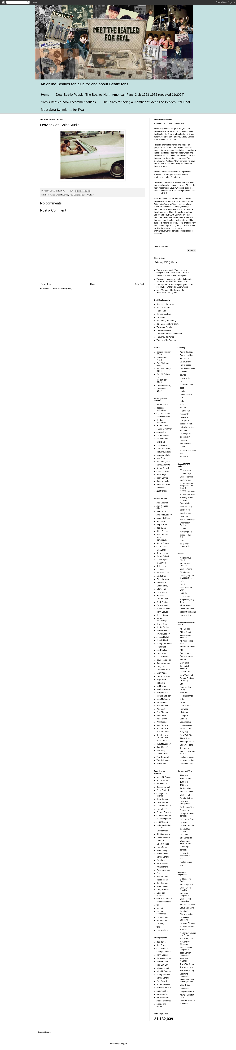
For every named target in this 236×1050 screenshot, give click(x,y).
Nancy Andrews (163, 465)
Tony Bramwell (163, 757)
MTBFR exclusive (187, 491)
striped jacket (186, 434)
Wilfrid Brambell (187, 609)
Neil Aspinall (162, 702)
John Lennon (162, 358)
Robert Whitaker (164, 984)
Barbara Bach (163, 405)
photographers (163, 997)
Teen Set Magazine (184, 959)
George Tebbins (163, 812)
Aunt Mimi (161, 521)
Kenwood (161, 317)
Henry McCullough (162, 619)
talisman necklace (188, 450)
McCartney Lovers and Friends (188, 934)
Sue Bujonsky (163, 883)
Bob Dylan (161, 528)
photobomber (162, 991)
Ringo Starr (161, 380)
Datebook (184, 911)
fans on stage (162, 930)
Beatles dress (186, 358)
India (182, 699)
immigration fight (187, 760)
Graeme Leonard (164, 815)
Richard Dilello (163, 732)
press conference (187, 764)
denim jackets (186, 394)
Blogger (123, 1044)
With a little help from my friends (187, 980)
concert (183, 850)
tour (181, 865)
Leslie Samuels (163, 837)
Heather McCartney (161, 421)
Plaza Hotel (185, 738)
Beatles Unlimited (187, 904)
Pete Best (161, 709)
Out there (184, 834)
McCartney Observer (184, 943)
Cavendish (184, 663)
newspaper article (188, 1000)
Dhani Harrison (163, 417)
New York (184, 732)
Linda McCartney (62, 195)
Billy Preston (162, 524)
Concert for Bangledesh (185, 802)
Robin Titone (162, 880)
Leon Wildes (162, 673)
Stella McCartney (164, 484)
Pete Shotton (162, 712)
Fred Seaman (162, 599)
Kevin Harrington (164, 660)
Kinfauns (184, 712)
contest (183, 528)
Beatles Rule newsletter (185, 900)
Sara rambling (186, 506)
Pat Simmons (162, 867)
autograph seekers (161, 894)
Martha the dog (163, 689)
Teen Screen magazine (185, 954)
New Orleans (75, 195)
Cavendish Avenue (184, 667)
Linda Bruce (162, 841)
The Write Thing (187, 964)
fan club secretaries (161, 912)
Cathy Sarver (162, 799)
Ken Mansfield (163, 657)
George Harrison (164, 352)
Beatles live (185, 795)
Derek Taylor (162, 560)
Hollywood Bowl (187, 819)
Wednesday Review (185, 524)
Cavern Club (185, 672)
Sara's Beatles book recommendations (68, 102)
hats (182, 401)
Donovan (161, 569)
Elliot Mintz (161, 582)
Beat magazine (186, 884)
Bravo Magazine (187, 908)
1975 (49, 195)
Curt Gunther (162, 948)
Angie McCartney (164, 515)
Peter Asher (162, 715)
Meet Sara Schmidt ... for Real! (63, 109)
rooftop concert (186, 862)
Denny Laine (162, 553)
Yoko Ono (161, 488)
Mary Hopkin (162, 693)
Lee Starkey (162, 445)
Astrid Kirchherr (163, 518)
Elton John (161, 589)
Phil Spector (162, 722)
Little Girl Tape (163, 844)
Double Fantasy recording (187, 679)
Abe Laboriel (162, 503)
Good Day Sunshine (184, 919)
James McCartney (164, 429)
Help (182, 581)
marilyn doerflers (164, 988)
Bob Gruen (161, 945)
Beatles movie (186, 569)
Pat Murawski (162, 863)
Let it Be (183, 593)
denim (182, 391)
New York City (186, 735)
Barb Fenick (162, 784)
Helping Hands (186, 696)
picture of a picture (161, 1005)
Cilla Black (161, 550)
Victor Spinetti (186, 605)
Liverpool (184, 715)
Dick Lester (161, 566)
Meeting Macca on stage (186, 499)
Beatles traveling (187, 477)
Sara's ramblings (187, 520)
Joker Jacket (185, 362)
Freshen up (185, 810)
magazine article (187, 991)
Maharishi (161, 683)
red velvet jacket (187, 427)
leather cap (185, 411)
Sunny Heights (186, 745)
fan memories (162, 917)
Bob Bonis (161, 942)
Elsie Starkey (162, 586)
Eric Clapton (162, 592)
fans (158, 927)
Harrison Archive (164, 314)
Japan (182, 702)
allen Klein (161, 763)
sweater (183, 440)
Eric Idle (160, 595)
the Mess (184, 1004)
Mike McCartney (164, 699)
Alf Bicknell (161, 511)
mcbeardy (184, 414)
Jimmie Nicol (162, 640)
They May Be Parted (165, 337)
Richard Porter (163, 877)
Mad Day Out (162, 965)
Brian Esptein (162, 534)
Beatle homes (186, 653)
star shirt (183, 430)
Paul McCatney (163, 374)
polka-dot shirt (186, 424)
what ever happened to (185, 545)
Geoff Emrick (162, 602)
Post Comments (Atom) (62, 289)
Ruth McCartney (164, 744)
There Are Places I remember (169, 334)
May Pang (161, 458)
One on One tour (187, 826)
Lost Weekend (186, 725)
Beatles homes (186, 656)
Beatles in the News (165, 304)
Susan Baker (162, 886)
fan (158, 905)
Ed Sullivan (161, 576)
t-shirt (182, 447)
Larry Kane (161, 666)
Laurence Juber (163, 670)
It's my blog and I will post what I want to (187, 485)
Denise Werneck (164, 806)
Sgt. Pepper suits (187, 368)
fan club (160, 908)
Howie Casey (162, 624)
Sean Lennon (162, 478)
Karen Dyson (162, 831)
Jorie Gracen (162, 822)
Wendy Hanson (163, 760)
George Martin (163, 605)
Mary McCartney (164, 452)
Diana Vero (161, 563)
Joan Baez (161, 647)
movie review (186, 615)
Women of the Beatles (166, 340)
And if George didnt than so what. (171, 290)
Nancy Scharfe (163, 857)
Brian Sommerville (162, 539)
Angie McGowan (164, 777)
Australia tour (186, 788)
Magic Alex (161, 679)
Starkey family (163, 481)
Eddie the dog (163, 579)
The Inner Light (186, 967)
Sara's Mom (185, 510)
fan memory (162, 920)
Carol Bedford (163, 790)
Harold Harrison (163, 609)
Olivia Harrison (163, 471)
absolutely (161, 276)
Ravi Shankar (162, 725)
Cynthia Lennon (163, 413)
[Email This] (76, 191)
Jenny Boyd (162, 630)
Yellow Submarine (188, 612)
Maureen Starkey (164, 455)
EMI (181, 684)
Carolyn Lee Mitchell (162, 795)
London (183, 719)
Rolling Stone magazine (186, 948)
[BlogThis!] (79, 191)
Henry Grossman (164, 958)
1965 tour (184, 782)
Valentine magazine (184, 975)
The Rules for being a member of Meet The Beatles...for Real (146, 102)
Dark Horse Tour (187, 807)
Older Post (139, 284)
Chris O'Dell (162, 546)
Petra (159, 873)
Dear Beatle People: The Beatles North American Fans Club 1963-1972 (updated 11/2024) (120, 94)
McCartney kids (163, 462)
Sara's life (184, 516)
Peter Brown (162, 719)
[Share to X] (82, 191)
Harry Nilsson (162, 615)
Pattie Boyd (161, 474)
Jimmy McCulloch (164, 644)
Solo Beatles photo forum (168, 324)
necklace (184, 417)
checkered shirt (186, 385)
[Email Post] (71, 191)
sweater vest (185, 443)
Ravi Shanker (162, 728)
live (181, 859)
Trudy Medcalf (163, 889)
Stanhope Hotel (187, 742)
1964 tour (184, 775)
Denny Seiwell (163, 556)
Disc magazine (186, 914)
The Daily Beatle (164, 330)
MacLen (183, 930)
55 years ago (185, 473)
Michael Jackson (164, 696)
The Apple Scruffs (164, 327)
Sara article (185, 503)
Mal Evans (161, 686)
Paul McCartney (87, 195)
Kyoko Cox (161, 442)
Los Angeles (185, 722)
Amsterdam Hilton (188, 646)
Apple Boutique (186, 352)
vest (182, 453)
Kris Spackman (163, 834)
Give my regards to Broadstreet (187, 576)
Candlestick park (187, 798)
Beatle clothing (186, 355)
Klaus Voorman (163, 663)
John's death (185, 706)
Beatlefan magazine (184, 894)
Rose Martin (162, 741)
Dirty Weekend (186, 675)
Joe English (162, 650)
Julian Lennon (163, 439)
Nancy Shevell (163, 468)
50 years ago (185, 470)
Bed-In (183, 660)
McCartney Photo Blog (166, 321)
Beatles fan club (163, 787)
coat (182, 388)
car (53, 195)
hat (181, 398)
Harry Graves (162, 612)
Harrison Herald (187, 926)
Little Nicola (185, 596)
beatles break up (187, 757)
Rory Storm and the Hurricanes (163, 736)
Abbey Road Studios (185, 636)
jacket (182, 404)
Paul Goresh (162, 981)
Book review (185, 480)
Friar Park (184, 693)
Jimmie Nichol (163, 637)
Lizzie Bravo (162, 847)
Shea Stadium (186, 838)
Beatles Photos (163, 308)
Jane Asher (161, 432)
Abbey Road (185, 632)
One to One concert (185, 830)
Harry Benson (163, 955)
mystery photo (186, 532)
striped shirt (185, 437)
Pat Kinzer (161, 860)
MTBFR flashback (187, 494)
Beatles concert (186, 792)
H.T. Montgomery (164, 819)
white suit (184, 456)
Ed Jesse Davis (163, 573)
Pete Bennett (162, 706)
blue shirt (184, 371)
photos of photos (164, 1001)
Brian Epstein (162, 531)
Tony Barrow (162, 754)
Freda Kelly (161, 809)
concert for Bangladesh (185, 854)
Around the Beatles (185, 564)
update (183, 541)
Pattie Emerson (163, 870)
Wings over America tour (185, 842)
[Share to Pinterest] (88, 191)
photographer (162, 994)
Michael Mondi (163, 968)
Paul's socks (185, 365)
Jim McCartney (163, 634)
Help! (182, 584)
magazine (184, 988)
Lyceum (183, 822)
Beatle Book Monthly (185, 889)
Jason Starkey (163, 435)
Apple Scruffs (162, 780)
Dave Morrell (162, 802)
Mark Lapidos (162, 854)
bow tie (183, 375)
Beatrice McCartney (161, 409)
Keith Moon (161, 653)
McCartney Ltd (186, 938)
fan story (160, 924)
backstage (184, 847)
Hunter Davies (163, 627)
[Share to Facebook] (85, 191)
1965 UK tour (186, 778)
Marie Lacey (162, 850)
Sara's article (185, 513)
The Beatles (162, 385)
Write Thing (185, 985)
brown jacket (185, 378)
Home (45, 94)
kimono (183, 408)
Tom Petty (161, 750)
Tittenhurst (184, 748)
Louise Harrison (163, 676)
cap (181, 381)
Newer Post (46, 284)
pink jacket (184, 420)
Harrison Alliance (187, 923)
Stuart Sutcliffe (163, 747)
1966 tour (184, 785)
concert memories (164, 898)
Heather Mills (162, 425)
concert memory (163, 902)
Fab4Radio (161, 311)
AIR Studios (185, 629)
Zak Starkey (162, 491)
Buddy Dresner (163, 543)
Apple (182, 650)
